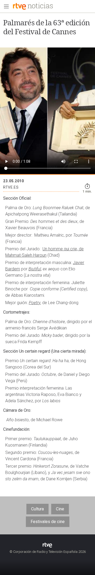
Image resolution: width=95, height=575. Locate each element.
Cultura (37, 508)
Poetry (34, 302)
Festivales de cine (48, 521)
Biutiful (34, 268)
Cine (60, 508)
